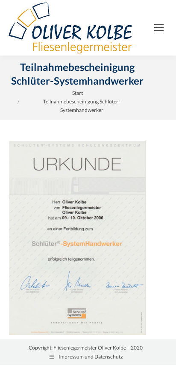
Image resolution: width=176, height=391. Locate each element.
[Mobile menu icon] (158, 27)
